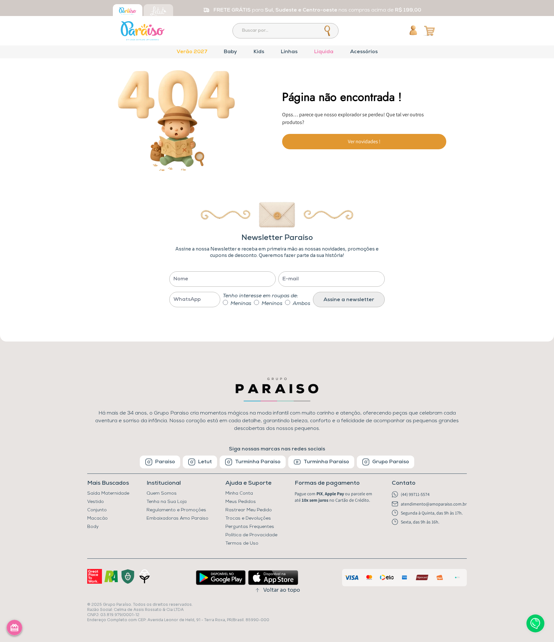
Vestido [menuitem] (95, 501)
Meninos (272, 303)
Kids (259, 51)
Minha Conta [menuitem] (239, 493)
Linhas (289, 51)
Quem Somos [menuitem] (162, 493)
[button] (335, 483)
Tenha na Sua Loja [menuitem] (167, 501)
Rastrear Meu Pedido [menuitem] (248, 510)
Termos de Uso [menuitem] (241, 543)
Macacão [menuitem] (97, 518)
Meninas (241, 303)
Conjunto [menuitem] (97, 510)
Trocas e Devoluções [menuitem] (248, 518)
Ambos (301, 303)
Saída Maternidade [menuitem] (108, 493)
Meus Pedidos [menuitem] (240, 501)
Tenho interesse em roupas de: (260, 296)
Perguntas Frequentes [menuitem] (249, 526)
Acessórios (364, 51)
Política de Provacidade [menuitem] (251, 535)
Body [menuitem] (93, 526)
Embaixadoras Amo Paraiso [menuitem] (177, 518)
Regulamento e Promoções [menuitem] (176, 510)
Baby (230, 51)
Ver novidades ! (364, 141)
